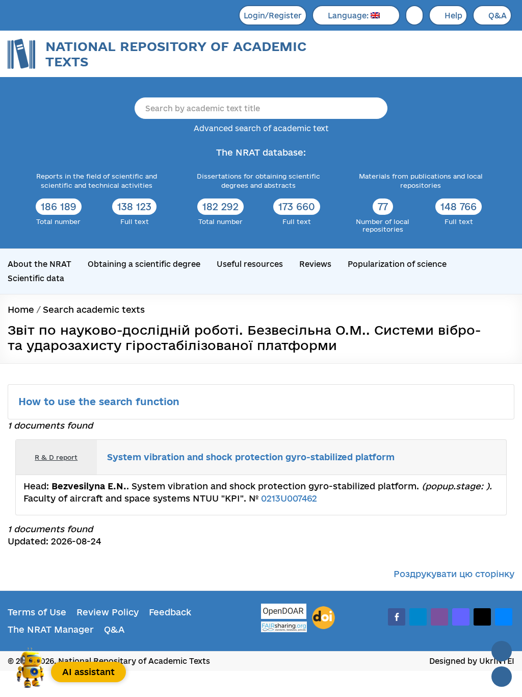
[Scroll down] (501, 676)
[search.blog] (490, 457)
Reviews (315, 264)
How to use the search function (100, 401)
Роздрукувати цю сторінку (454, 574)
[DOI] (323, 618)
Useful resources (250, 264)
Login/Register (273, 15)
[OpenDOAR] (284, 612)
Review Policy (107, 612)
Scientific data (36, 278)
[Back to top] (501, 651)
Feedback (170, 612)
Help (453, 15)
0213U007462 (289, 498)
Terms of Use (37, 612)
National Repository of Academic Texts (175, 54)
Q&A (497, 15)
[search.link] (468, 457)
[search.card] (457, 457)
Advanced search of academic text (261, 128)
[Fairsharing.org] (284, 626)
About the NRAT (39, 264)
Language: (349, 15)
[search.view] (445, 457)
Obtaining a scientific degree (144, 264)
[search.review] (479, 457)
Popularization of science (397, 264)
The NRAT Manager (51, 629)
